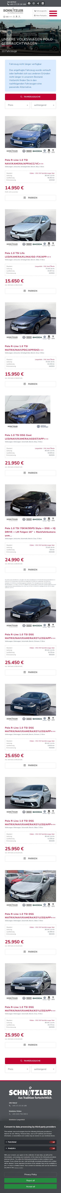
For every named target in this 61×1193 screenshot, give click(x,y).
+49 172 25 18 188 (17, 4)
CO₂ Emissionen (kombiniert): (12, 580)
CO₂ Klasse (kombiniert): (30, 580)
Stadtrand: (27, 581)
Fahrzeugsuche (41, 11)
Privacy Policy (30, 1174)
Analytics (12, 1148)
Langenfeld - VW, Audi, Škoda (44, 266)
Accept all (30, 1186)
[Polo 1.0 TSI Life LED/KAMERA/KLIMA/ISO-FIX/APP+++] (30, 228)
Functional (12, 1142)
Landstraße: (41, 581)
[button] (17, 105)
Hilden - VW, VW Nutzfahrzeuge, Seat (42, 173)
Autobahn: (7, 583)
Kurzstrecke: (15, 581)
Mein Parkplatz (41, 16)
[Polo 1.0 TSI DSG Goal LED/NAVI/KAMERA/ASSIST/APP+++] (27, 412)
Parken (32, 197)
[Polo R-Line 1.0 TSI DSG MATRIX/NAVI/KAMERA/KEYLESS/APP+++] (30, 610)
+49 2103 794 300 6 (20, 1114)
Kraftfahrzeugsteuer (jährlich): (24, 583)
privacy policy (18, 1167)
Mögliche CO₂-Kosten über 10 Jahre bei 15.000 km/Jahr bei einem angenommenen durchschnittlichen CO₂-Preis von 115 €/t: (30, 585)
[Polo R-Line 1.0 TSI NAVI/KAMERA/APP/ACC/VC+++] (30, 135)
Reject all (30, 1180)
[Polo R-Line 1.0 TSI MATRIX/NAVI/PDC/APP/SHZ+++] (30, 321)
